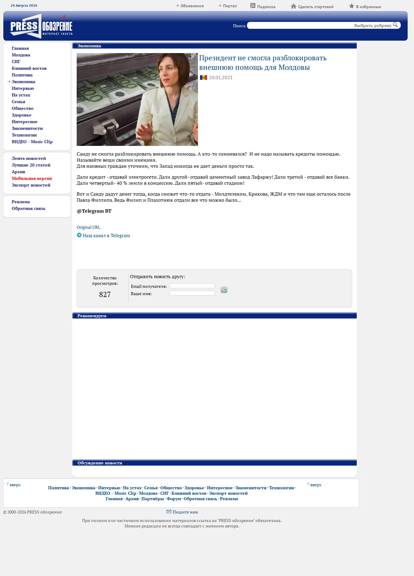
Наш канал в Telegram (106, 235)
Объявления (192, 5)
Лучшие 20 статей (31, 165)
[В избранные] (388, 5)
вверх (15, 484)
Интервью (23, 88)
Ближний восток (29, 68)
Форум (174, 498)
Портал (230, 5)
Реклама (21, 201)
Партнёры (153, 498)
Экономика (23, 81)
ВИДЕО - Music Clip (32, 141)
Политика (22, 75)
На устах (21, 95)
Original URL (88, 227)
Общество (22, 108)
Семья (18, 101)
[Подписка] (283, 5)
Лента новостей (29, 158)
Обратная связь (28, 208)
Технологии (24, 135)
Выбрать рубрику (373, 25)
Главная (20, 48)
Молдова (21, 55)
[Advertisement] (37, 308)
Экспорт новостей (31, 185)
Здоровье (22, 115)
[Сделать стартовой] (341, 5)
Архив (18, 171)
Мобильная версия (32, 178)
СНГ (16, 61)
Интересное (25, 121)
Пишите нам (185, 512)
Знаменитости (27, 128)
